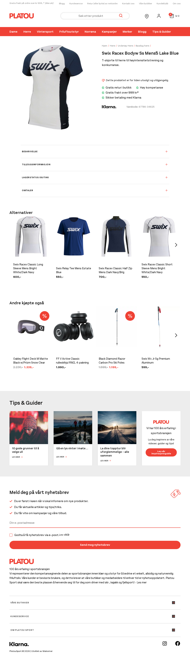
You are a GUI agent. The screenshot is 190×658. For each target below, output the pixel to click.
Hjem (104, 45)
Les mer (16, 457)
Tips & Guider (161, 32)
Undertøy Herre (125, 45)
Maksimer (48, 651)
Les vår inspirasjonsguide (161, 452)
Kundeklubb (162, 3)
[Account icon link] (158, 16)
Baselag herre (142, 45)
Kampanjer (109, 32)
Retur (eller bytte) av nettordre (102, 3)
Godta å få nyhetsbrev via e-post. (42, 535)
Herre (27, 32)
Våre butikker (145, 3)
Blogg (62, 3)
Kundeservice (76, 3)
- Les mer (141, 582)
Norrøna (90, 32)
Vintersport (45, 32)
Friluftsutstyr (69, 32)
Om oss (177, 3)
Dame (13, 32)
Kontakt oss (128, 3)
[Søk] (120, 16)
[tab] (95, 151)
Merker (127, 32)
